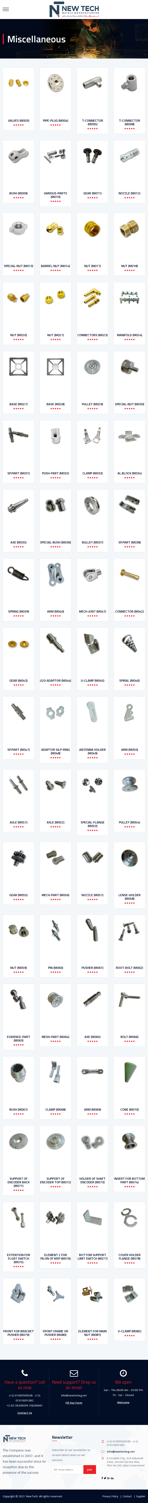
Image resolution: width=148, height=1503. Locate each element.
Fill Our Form (74, 1402)
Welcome (123, 1402)
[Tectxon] (74, 9)
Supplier (140, 1496)
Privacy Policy (110, 1496)
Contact (127, 1496)
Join (89, 1469)
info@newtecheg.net (121, 1451)
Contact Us (24, 1413)
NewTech (32, 1496)
